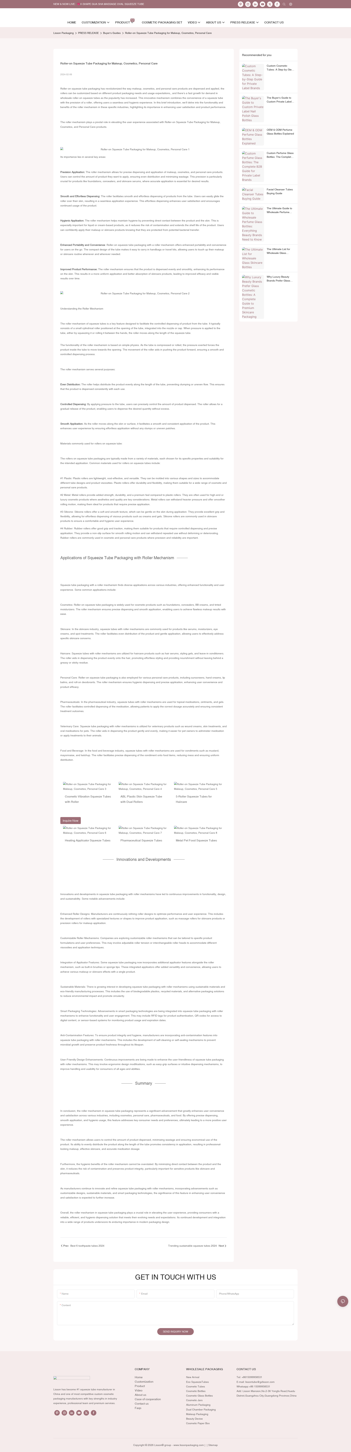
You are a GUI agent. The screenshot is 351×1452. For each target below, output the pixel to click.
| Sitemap (212, 1445)
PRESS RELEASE (88, 32)
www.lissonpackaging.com (188, 1445)
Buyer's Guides (112, 32)
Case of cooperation (148, 1399)
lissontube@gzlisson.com (260, 1381)
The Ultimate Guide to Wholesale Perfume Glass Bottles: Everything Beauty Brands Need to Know (279, 210)
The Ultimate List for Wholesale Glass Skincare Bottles (278, 251)
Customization (144, 1381)
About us (140, 1394)
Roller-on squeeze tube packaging (80, 88)
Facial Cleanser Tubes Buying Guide (280, 191)
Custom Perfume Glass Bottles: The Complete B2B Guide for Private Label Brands (280, 155)
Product (140, 1386)
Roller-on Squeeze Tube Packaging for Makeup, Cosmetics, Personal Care (168, 32)
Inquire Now (70, 820)
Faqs (138, 1408)
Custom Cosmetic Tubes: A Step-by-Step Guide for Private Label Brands (280, 68)
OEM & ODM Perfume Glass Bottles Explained (280, 131)
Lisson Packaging (63, 32)
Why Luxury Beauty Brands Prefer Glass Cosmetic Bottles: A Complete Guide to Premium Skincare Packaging (278, 279)
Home (139, 1377)
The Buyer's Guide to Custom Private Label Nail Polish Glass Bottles (281, 100)
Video (138, 1390)
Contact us (142, 1403)
